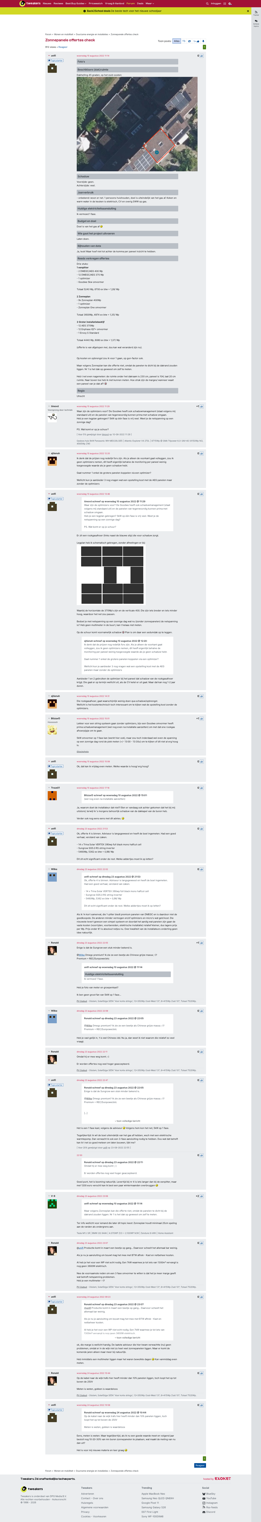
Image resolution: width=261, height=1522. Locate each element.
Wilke (54, 869)
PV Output (82, 1001)
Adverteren (87, 1493)
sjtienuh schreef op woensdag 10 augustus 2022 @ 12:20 (115, 640)
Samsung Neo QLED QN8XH (158, 1498)
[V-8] (52, 1203)
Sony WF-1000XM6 (152, 1516)
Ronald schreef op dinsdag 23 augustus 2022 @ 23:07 (113, 1304)
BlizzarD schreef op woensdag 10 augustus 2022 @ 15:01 (115, 795)
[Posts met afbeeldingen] (189, 41)
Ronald (55, 942)
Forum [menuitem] (131, 3)
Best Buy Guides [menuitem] (75, 3)
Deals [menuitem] (140, 3)
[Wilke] (52, 877)
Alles (176, 41)
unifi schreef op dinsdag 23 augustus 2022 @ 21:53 (112, 876)
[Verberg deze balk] (248, 11)
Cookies (85, 1516)
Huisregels (87, 1502)
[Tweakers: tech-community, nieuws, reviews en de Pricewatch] (30, 3)
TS (183, 41)
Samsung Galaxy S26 (154, 1507)
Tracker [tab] (256, 15)
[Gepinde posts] (203, 41)
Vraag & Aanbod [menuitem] (114, 3)
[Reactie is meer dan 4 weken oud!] (79, 1155)
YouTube (211, 1498)
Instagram (212, 1502)
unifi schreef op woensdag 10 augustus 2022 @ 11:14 (113, 967)
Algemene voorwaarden (94, 1507)
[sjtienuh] (52, 461)
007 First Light (150, 1511)
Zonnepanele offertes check (125, 34)
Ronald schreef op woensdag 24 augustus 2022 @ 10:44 (115, 1412)
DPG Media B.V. (58, 1496)
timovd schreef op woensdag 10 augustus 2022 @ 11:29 (114, 501)
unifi (53, 55)
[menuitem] (207, 3)
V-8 (53, 1196)
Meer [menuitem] (149, 3)
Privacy (85, 1511)
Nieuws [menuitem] (47, 3)
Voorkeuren (99, 1516)
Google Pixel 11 (150, 1502)
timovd (55, 406)
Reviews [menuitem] (58, 3)
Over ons (98, 1498)
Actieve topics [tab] (256, 25)
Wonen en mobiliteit (63, 34)
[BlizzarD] (52, 730)
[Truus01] (52, 795)
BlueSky (210, 1493)
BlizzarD (55, 718)
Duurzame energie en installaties (92, 34)
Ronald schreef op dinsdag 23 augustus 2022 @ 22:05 (113, 1018)
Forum (48, 34)
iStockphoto (83, 751)
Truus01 (55, 787)
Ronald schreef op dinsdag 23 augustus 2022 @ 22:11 (113, 1162)
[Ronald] (52, 950)
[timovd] (52, 417)
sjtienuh (55, 453)
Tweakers (26, 1496)
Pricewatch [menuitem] (96, 3)
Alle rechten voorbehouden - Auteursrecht (43, 1499)
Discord (210, 1511)
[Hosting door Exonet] (217, 1479)
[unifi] (52, 68)
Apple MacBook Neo (153, 1493)
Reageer (63, 47)
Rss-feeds (212, 1507)
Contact (85, 1498)
